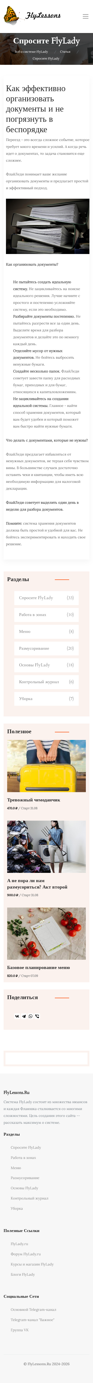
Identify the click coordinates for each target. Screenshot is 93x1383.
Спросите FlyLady (36, 598)
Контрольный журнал (39, 682)
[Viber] (37, 1016)
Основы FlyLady (34, 665)
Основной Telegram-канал (33, 1309)
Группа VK (20, 1330)
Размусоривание (34, 648)
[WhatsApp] (30, 1016)
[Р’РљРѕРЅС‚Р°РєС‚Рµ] (17, 1016)
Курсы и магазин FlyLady (32, 1264)
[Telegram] (24, 1016)
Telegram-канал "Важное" (32, 1319)
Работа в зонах (32, 615)
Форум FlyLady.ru (26, 1254)
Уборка (25, 699)
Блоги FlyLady (23, 1274)
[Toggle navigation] (85, 16)
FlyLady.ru (19, 1244)
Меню (24, 632)
